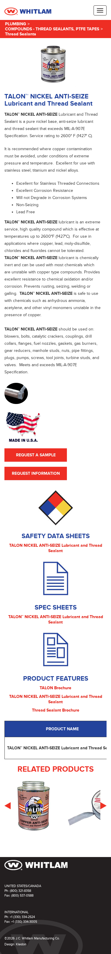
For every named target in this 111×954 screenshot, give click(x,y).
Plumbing (15, 23)
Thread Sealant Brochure (55, 710)
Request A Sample (36, 455)
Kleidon (21, 944)
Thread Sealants (20, 34)
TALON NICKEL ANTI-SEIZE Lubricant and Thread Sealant (55, 548)
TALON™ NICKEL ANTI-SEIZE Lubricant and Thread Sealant (55, 619)
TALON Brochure (55, 687)
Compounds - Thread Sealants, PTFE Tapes (52, 29)
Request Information (36, 473)
